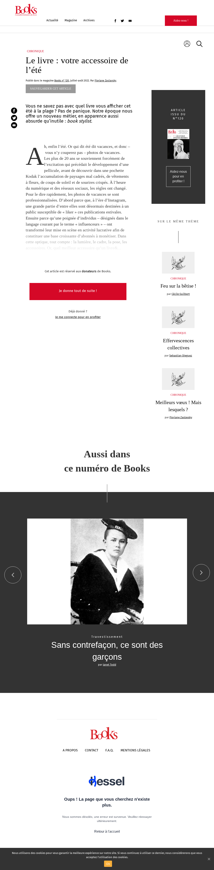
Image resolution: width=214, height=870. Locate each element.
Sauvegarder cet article (50, 88)
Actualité (52, 20)
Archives (89, 20)
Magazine (71, 20)
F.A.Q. (109, 750)
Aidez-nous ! (181, 20)
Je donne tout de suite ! (78, 291)
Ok (108, 863)
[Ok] (209, 859)
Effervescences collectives (178, 344)
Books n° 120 (61, 80)
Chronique (35, 51)
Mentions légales (135, 750)
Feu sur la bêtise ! (178, 286)
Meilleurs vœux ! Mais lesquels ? (178, 406)
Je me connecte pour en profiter (78, 317)
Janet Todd (109, 664)
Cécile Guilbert (181, 293)
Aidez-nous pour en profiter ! (178, 176)
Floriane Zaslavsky (180, 417)
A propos (70, 750)
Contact (91, 750)
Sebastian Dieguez (180, 355)
